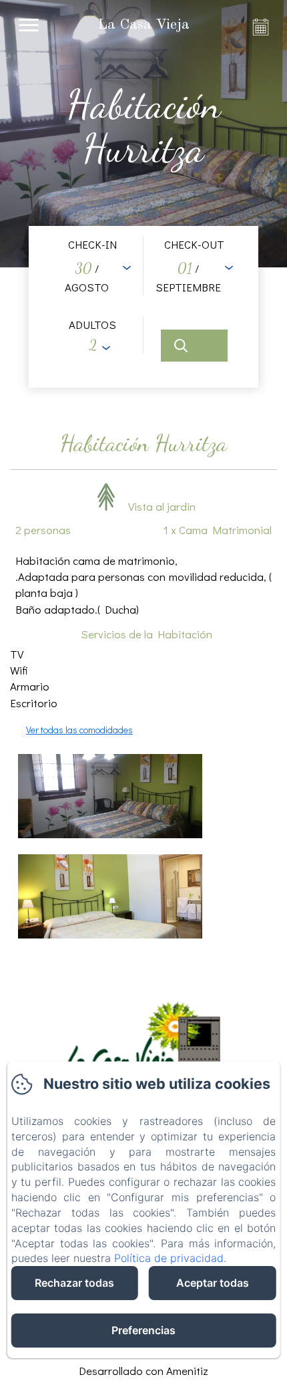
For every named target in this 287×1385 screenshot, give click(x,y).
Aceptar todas (212, 1282)
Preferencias (143, 1330)
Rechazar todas (74, 1282)
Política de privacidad (169, 1258)
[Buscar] (194, 346)
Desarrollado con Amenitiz (143, 1370)
